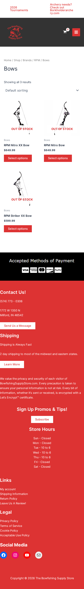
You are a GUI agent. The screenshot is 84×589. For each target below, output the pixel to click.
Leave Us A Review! (13, 503)
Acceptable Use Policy (14, 535)
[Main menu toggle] (76, 32)
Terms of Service (11, 526)
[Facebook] (3, 555)
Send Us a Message (17, 326)
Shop (17, 60)
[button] (22, 9)
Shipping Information (14, 494)
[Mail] (38, 555)
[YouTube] (26, 555)
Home (7, 60)
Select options (18, 158)
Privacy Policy (9, 521)
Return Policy (8, 498)
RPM (37, 60)
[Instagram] (15, 555)
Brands (27, 60)
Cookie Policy (9, 530)
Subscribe (42, 419)
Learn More (12, 364)
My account (8, 489)
